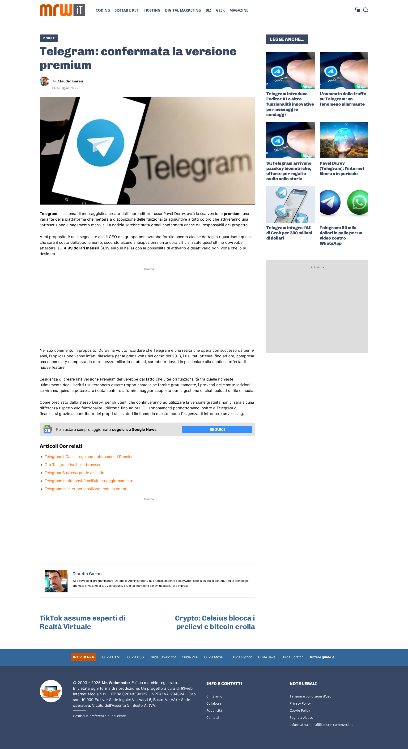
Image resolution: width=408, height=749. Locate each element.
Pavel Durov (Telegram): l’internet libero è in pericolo (342, 168)
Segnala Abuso (301, 717)
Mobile (48, 38)
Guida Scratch (292, 657)
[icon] (357, 10)
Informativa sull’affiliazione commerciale (321, 724)
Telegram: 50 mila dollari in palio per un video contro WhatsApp (341, 235)
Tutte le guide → (322, 657)
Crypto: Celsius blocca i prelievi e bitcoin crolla (215, 622)
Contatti (212, 717)
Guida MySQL (214, 657)
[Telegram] (239, 81)
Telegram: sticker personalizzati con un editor (86, 488)
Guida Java (267, 657)
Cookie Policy (300, 710)
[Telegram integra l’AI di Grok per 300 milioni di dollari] (290, 204)
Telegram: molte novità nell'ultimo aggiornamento (89, 480)
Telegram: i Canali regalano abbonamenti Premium (90, 456)
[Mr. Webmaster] (51, 691)
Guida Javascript (163, 657)
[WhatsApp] (228, 81)
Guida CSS (135, 657)
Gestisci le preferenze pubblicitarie (100, 716)
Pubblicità (214, 710)
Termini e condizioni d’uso (310, 696)
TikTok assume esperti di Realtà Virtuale (82, 622)
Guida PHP (190, 657)
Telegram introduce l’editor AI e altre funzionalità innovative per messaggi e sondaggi (290, 104)
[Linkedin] (217, 81)
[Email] (250, 81)
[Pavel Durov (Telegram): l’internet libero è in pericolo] (344, 140)
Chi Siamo (214, 696)
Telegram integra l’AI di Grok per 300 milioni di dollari (289, 233)
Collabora (213, 703)
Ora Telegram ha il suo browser (73, 464)
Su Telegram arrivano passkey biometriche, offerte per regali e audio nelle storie (288, 171)
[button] (365, 10)
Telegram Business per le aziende (74, 472)
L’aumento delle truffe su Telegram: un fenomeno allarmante (343, 99)
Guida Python (241, 657)
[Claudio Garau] (45, 81)
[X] (207, 81)
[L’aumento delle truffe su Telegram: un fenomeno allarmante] (344, 70)
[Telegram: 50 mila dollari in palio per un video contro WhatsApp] (344, 204)
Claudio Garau (70, 81)
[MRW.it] (62, 10)
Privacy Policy (300, 703)
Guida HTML (111, 657)
